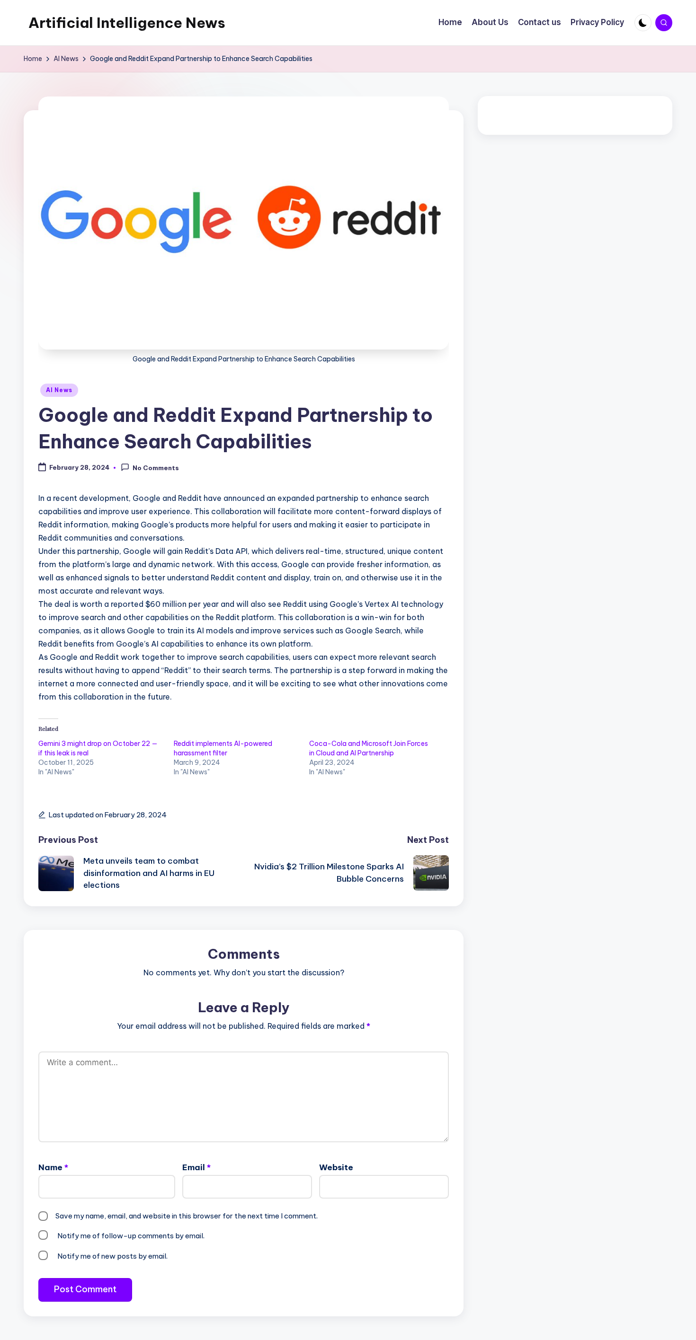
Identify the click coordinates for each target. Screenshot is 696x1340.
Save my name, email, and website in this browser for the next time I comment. (186, 1215)
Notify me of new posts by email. (112, 1256)
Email (196, 1167)
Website (336, 1167)
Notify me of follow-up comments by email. (131, 1235)
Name (53, 1167)
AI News (59, 390)
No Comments (156, 468)
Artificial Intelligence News (126, 23)
